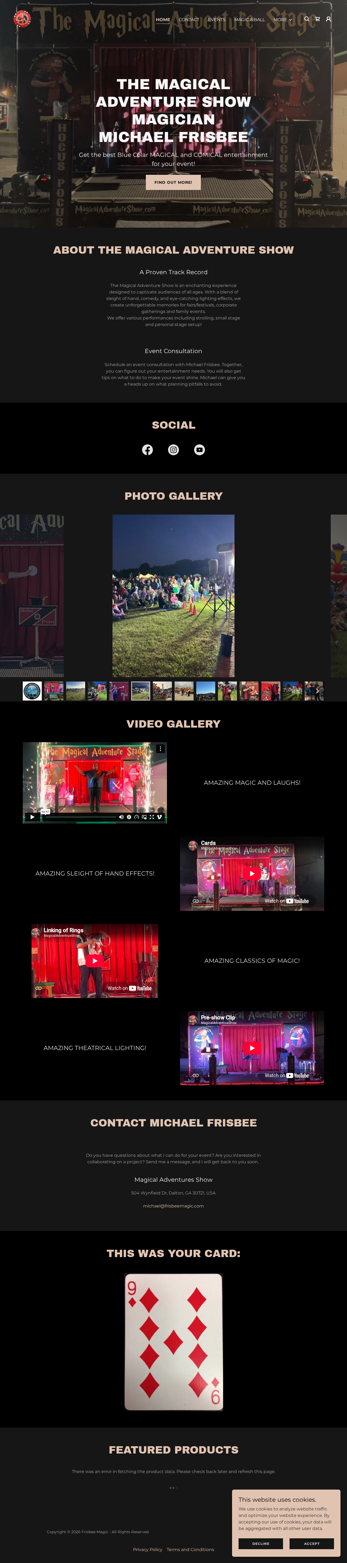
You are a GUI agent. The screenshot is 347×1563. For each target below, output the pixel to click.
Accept (312, 1544)
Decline (260, 1544)
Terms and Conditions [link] (190, 1549)
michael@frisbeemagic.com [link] (173, 1206)
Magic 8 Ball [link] (249, 19)
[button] (283, 20)
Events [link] (217, 19)
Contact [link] (189, 19)
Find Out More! (173, 182)
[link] (22, 18)
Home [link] (163, 19)
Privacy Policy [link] (147, 1549)
